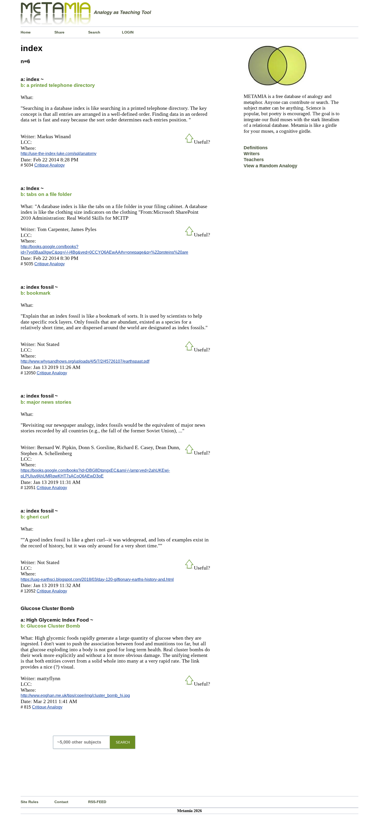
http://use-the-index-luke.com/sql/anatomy (58, 153)
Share (59, 32)
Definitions (256, 147)
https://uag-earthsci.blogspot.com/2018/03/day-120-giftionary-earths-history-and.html (97, 579)
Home (26, 32)
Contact (61, 802)
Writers (252, 153)
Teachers (254, 159)
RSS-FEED (97, 802)
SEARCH (123, 742)
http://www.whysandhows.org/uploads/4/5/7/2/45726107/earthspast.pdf (85, 361)
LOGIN (128, 32)
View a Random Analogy (270, 165)
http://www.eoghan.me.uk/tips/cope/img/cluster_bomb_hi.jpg (75, 695)
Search (94, 32)
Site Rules (29, 802)
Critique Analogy (49, 165)
